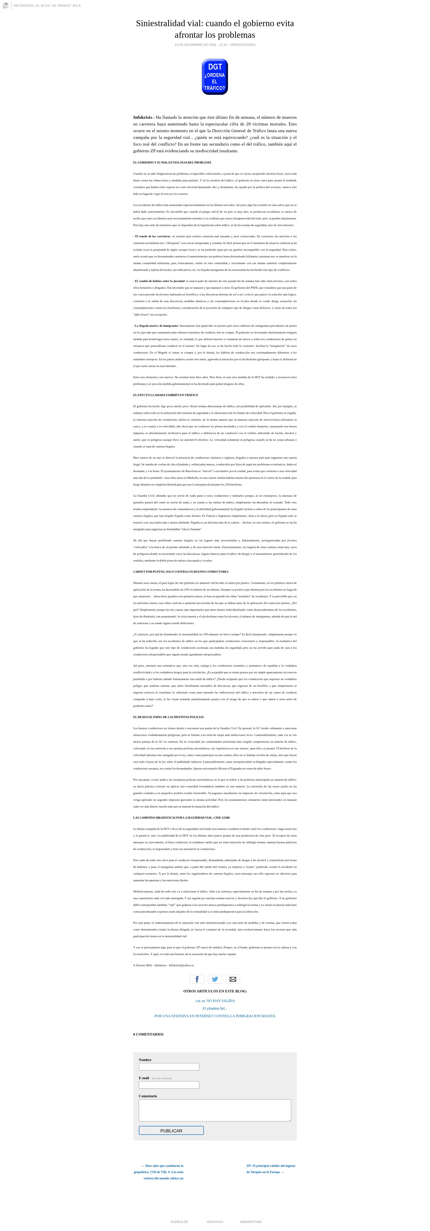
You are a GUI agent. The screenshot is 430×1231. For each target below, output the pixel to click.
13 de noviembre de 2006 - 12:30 (201, 45)
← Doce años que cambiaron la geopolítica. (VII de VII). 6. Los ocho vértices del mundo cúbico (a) (158, 1172)
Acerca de (179, 1222)
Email (233, 979)
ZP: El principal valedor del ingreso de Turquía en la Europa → (271, 1169)
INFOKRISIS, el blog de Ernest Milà (47, 5)
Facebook (197, 979)
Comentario (148, 1096)
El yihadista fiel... (215, 1008)
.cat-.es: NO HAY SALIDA (215, 1001)
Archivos (215, 1222)
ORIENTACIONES (243, 45)
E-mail (155, 1078)
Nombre (145, 1060)
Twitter (215, 979)
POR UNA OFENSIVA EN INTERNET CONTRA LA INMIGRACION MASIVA (215, 1016)
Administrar (251, 1222)
